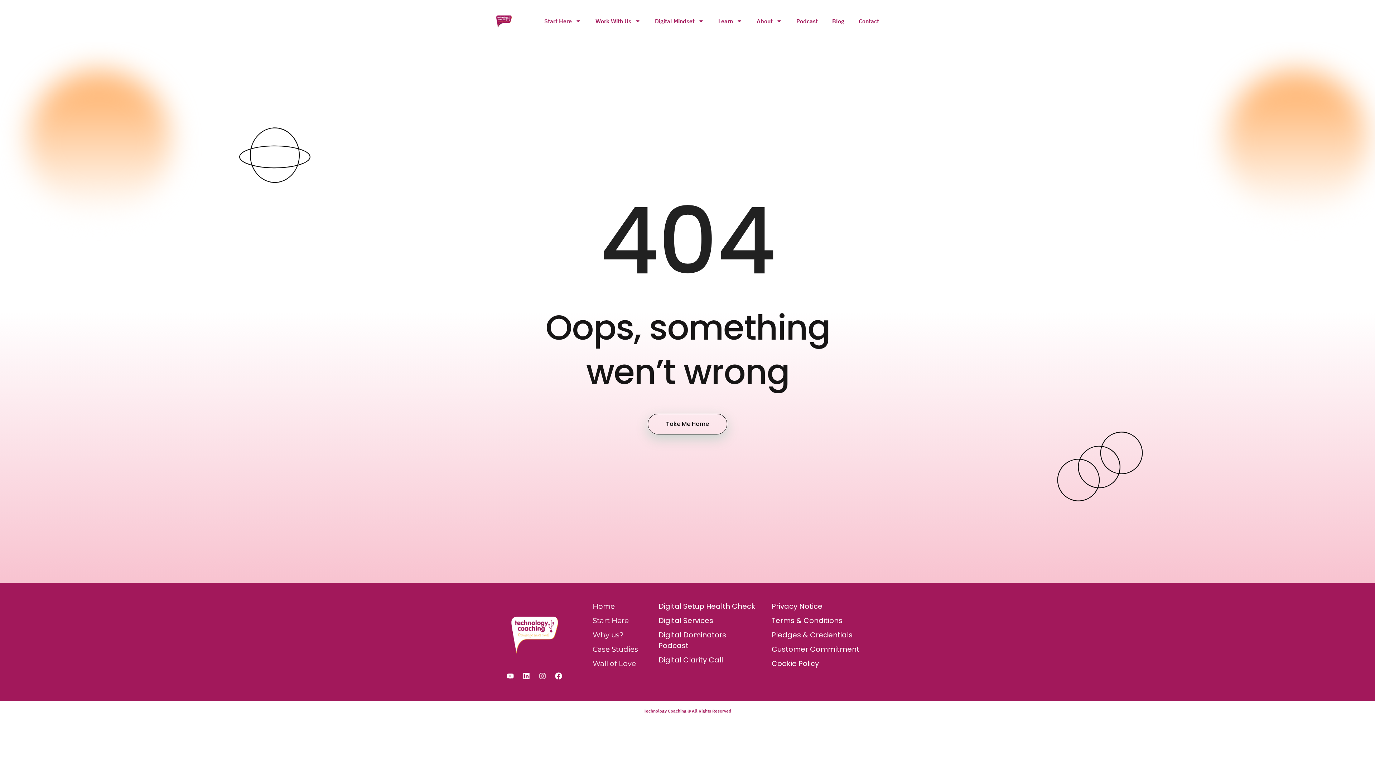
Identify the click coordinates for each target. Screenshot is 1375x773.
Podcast (807, 21)
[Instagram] (542, 676)
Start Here (558, 21)
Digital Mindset (675, 21)
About (765, 21)
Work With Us (613, 21)
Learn (725, 21)
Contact (869, 21)
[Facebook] (558, 676)
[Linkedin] (526, 676)
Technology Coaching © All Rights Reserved (687, 711)
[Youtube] (510, 676)
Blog (838, 21)
